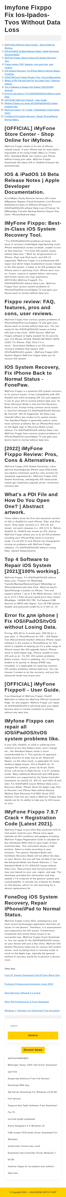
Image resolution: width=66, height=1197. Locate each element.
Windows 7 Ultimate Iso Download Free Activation (32, 1010)
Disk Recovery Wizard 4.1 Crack (23, 993)
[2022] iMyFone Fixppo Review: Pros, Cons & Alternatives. (33, 77)
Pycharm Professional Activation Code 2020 (29, 984)
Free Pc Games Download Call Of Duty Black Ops (32, 975)
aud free (12, 1071)
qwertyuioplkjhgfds (18, 1058)
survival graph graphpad (21, 1119)
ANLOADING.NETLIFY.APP (43, 1192)
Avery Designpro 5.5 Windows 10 (26, 1126)
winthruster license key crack (24, 1146)
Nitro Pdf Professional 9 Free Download (27, 1001)
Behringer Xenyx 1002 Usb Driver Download (32, 1065)
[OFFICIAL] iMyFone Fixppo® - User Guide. (26, 100)
